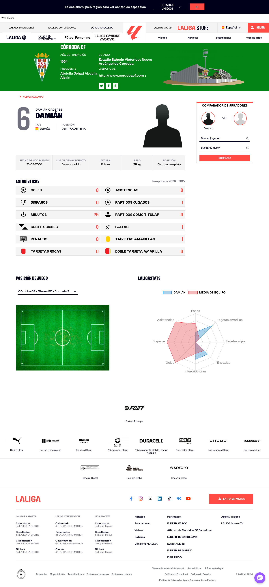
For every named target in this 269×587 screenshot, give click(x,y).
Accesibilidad (195, 568)
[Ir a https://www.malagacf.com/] (138, 18)
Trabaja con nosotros (98, 574)
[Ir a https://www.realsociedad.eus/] (226, 18)
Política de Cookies (201, 574)
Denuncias (41, 574)
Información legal (214, 568)
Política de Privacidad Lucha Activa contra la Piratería (187, 580)
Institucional (21, 27)
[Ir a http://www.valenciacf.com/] (252, 18)
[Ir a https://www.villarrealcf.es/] (265, 18)
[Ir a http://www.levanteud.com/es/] (125, 18)
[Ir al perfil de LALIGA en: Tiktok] (169, 499)
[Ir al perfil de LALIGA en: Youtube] (188, 499)
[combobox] (224, 138)
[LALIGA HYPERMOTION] (47, 37)
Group (163, 27)
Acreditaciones (76, 574)
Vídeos (162, 37)
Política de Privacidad (176, 574)
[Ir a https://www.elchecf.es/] (87, 18)
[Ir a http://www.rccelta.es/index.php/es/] (62, 18)
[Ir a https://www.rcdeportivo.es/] (176, 18)
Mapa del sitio (57, 574)
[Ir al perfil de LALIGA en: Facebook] (131, 499)
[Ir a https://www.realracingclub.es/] (151, 18)
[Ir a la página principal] (134, 41)
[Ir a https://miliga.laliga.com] (258, 28)
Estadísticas (223, 37)
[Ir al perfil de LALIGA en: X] (101, 86)
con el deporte (62, 27)
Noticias (193, 37)
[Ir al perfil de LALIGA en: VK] (178, 499)
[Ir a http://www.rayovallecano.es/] (163, 18)
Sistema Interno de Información (168, 568)
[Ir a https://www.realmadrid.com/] (214, 18)
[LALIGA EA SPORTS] (16, 38)
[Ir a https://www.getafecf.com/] (113, 18)
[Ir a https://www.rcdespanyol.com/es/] (189, 18)
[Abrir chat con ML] (259, 577)
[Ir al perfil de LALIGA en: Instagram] (115, 86)
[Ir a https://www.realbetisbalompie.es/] (201, 18)
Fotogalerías (254, 37)
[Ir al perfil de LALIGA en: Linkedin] (159, 499)
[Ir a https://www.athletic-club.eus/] (24, 18)
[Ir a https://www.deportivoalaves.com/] (75, 18)
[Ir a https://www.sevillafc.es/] (239, 18)
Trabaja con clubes (122, 574)
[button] (16, 38)
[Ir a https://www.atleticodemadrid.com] (37, 18)
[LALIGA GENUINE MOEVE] (107, 38)
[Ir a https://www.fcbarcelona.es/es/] (100, 18)
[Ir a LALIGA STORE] (193, 28)
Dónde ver (102, 27)
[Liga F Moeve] (77, 38)
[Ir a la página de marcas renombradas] (21, 574)
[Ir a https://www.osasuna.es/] (49, 18)
